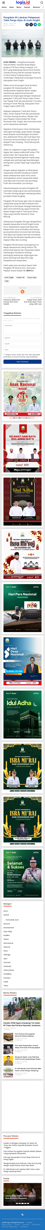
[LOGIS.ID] (23, 2)
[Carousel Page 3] (22, 1203)
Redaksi (29, 1222)
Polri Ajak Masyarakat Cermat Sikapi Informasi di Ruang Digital (27, 1046)
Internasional (8, 943)
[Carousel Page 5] (28, 1203)
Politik (5, 982)
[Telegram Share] (35, 24)
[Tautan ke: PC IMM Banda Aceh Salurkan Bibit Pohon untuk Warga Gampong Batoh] (8, 1072)
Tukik (7, 281)
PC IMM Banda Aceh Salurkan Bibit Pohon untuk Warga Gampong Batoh (28, 1070)
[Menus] (3, 2)
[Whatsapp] (39, 24)
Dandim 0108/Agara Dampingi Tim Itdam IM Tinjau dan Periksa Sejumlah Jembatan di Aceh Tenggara (21, 1024)
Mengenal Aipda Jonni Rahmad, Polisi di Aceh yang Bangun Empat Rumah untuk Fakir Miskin (28, 1058)
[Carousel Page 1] (17, 1203)
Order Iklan (36, 1224)
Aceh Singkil (9, 277)
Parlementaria (8, 970)
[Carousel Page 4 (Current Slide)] (25, 1203)
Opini (5, 958)
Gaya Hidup (7, 931)
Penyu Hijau (31, 277)
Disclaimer (24, 1227)
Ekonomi (6, 924)
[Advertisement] (22, 1106)
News (5, 951)
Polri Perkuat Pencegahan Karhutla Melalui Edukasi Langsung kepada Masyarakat (27, 1035)
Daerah (5, 25)
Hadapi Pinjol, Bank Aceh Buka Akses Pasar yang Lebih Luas (33, 301)
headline (11, 25)
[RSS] (22, 292)
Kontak (17, 1224)
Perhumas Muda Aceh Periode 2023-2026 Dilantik (11, 301)
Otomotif (6, 962)
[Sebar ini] (27, 24)
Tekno (5, 985)
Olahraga (6, 954)
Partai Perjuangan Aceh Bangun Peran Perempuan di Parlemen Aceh (22, 1197)
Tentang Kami (7, 1224)
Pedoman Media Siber (10, 1227)
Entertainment (8, 927)
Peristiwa (6, 978)
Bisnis (5, 911)
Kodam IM (20, 277)
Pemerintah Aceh (12, 920)
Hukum (6, 939)
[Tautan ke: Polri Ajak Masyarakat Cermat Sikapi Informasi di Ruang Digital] (8, 1049)
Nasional (6, 947)
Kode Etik (25, 1224)
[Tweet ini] (31, 24)
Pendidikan (7, 974)
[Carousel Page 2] (20, 1203)
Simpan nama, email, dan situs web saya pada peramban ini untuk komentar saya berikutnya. (21, 355)
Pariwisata (7, 966)
